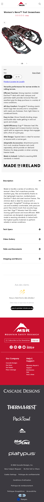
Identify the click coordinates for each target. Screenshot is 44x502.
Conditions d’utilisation (22, 480)
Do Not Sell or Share (32, 469)
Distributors (30, 370)
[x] (19, 347)
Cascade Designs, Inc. (25, 465)
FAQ (27, 372)
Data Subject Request (12, 469)
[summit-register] (30, 347)
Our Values (9, 367)
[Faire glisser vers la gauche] (17, 63)
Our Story (9, 365)
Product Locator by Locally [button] (14, 82)
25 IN (18, 77)
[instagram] (11, 347)
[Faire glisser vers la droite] (26, 63)
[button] (39, 4)
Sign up (35, 340)
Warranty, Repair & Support (32, 366)
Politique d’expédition (15, 491)
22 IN (8, 77)
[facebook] (15, 347)
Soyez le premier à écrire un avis (22, 308)
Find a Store (30, 374)
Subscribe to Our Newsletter (19, 340)
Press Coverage (11, 370)
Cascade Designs (11, 363)
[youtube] (24, 347)
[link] (22, 15)
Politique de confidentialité (29, 474)
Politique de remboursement (22, 486)
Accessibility (31, 491)
